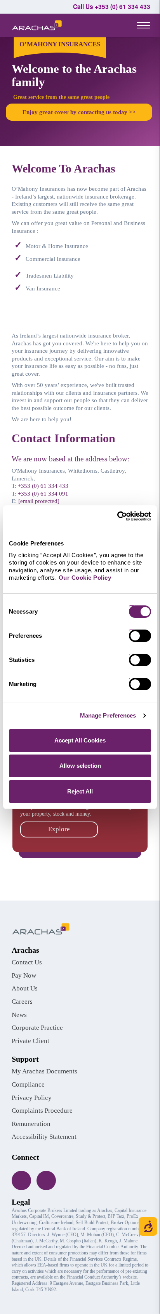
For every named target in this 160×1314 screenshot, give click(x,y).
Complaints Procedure (42, 1110)
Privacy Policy (32, 1097)
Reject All (80, 791)
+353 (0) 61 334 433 (43, 486)
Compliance (28, 1084)
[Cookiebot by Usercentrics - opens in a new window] (117, 516)
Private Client (30, 1041)
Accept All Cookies (80, 740)
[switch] (143, 636)
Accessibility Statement (44, 1136)
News (19, 1014)
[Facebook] (21, 1180)
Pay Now (24, 975)
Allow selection (80, 765)
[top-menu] (143, 25)
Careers (22, 1001)
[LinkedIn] (46, 1180)
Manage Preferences (108, 715)
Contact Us (27, 962)
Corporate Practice (37, 1027)
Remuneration (31, 1124)
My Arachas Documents (44, 1071)
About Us (25, 988)
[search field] (115, 25)
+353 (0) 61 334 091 (43, 494)
